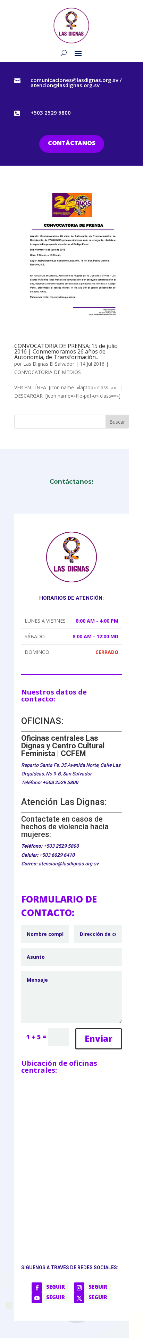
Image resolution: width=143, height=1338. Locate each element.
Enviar (98, 1038)
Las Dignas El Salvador (48, 363)
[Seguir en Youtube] (37, 1298)
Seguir (55, 1286)
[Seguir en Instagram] (79, 1287)
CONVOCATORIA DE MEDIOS (47, 372)
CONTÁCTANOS (71, 144)
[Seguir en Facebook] (37, 1287)
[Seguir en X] (79, 1298)
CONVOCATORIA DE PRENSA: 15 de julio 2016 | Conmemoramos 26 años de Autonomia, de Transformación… (66, 351)
